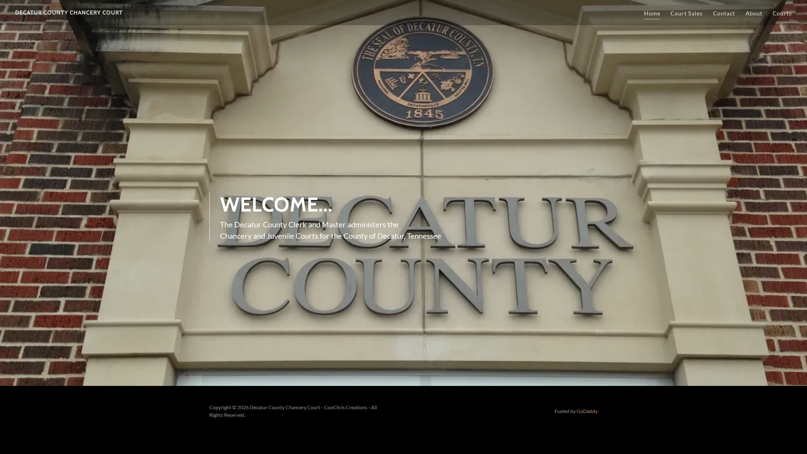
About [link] (754, 13)
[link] (69, 12)
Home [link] (652, 13)
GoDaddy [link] (587, 411)
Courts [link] (782, 13)
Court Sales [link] (687, 13)
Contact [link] (724, 13)
